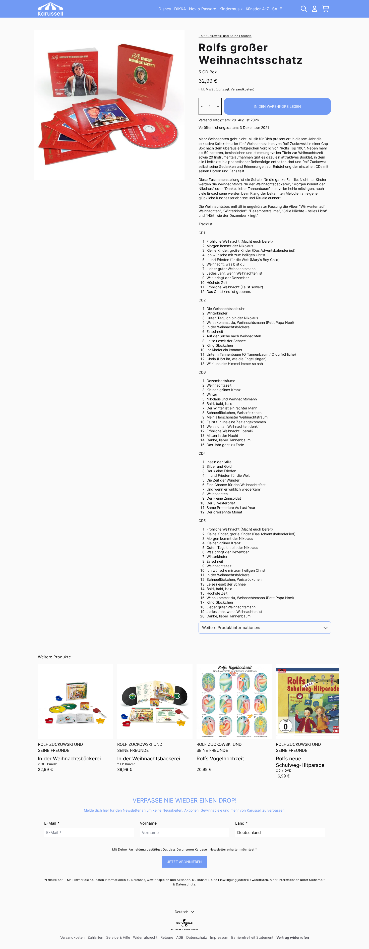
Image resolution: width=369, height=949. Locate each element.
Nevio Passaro (202, 8)
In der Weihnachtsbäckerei (69, 759)
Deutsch (181, 912)
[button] (264, 627)
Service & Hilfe (118, 937)
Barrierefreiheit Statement (252, 937)
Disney (164, 8)
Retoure (166, 937)
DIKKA (180, 8)
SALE (277, 8)
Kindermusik (231, 8)
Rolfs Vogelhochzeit (220, 759)
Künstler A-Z (257, 8)
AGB (179, 937)
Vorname (148, 823)
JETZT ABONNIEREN (184, 862)
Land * (241, 823)
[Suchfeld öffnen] (303, 8)
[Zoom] (109, 105)
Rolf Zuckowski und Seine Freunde (225, 36)
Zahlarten (95, 937)
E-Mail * (51, 823)
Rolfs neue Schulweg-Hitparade (300, 762)
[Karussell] (50, 9)
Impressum (219, 937)
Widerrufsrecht (145, 937)
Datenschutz (196, 937)
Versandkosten (242, 89)
